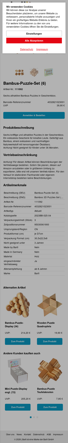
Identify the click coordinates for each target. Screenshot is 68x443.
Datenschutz (26, 49)
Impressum (42, 49)
